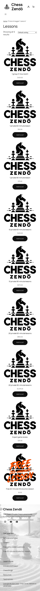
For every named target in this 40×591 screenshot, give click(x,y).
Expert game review (20, 437)
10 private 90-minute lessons (20, 281)
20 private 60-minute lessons (20, 333)
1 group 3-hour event (20, 74)
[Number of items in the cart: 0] (33, 6)
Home (5, 21)
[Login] (28, 6)
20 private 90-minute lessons (20, 385)
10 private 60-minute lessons (20, 229)
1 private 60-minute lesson (20, 126)
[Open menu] (5, 14)
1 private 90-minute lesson (20, 178)
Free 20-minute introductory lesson (20, 489)
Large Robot (7, 586)
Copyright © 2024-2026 (11, 584)
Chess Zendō (17, 6)
